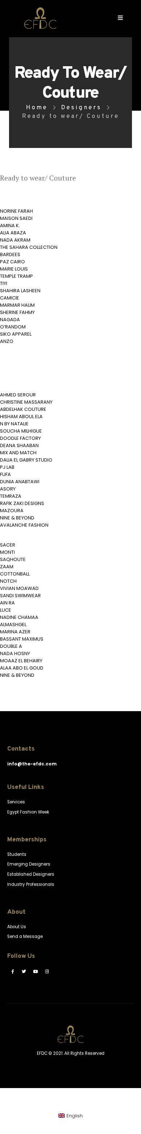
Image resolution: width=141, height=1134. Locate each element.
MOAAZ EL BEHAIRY (21, 660)
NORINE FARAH (16, 211)
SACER (7, 544)
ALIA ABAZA (13, 232)
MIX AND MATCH (18, 452)
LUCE (5, 610)
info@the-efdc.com (32, 764)
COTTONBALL (15, 573)
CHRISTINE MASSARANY (26, 402)
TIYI (3, 283)
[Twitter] (24, 971)
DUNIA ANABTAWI (19, 481)
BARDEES (10, 254)
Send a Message (25, 936)
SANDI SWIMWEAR (20, 595)
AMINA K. (10, 225)
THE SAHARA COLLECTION (28, 247)
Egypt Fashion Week (28, 812)
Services (16, 802)
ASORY (8, 488)
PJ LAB (7, 467)
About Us (16, 927)
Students (16, 854)
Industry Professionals (30, 884)
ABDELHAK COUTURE (23, 409)
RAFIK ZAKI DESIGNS (22, 503)
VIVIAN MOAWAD (19, 588)
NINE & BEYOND (17, 517)
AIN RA (7, 602)
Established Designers (30, 874)
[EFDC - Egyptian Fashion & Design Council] (40, 18)
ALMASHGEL (13, 624)
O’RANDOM (13, 326)
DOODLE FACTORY (20, 438)
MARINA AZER (15, 631)
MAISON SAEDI (16, 218)
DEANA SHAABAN (19, 445)
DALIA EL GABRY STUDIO (26, 459)
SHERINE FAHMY (17, 312)
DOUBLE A (11, 646)
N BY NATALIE (14, 423)
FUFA (5, 474)
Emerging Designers (28, 864)
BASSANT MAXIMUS (21, 639)
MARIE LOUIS (14, 269)
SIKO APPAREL (15, 334)
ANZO (6, 341)
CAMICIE (9, 297)
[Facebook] (12, 971)
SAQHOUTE (13, 559)
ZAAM (6, 566)
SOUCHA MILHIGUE (21, 431)
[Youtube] (35, 971)
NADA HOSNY (15, 653)
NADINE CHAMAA (19, 617)
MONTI (7, 552)
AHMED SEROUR (18, 394)
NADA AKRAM (15, 240)
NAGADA (10, 319)
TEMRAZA (10, 496)
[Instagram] (47, 971)
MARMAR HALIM (17, 305)
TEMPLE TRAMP (16, 276)
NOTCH (8, 581)
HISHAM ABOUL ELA (21, 416)
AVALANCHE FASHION (24, 525)
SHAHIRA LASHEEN (20, 290)
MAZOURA (12, 510)
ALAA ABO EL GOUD (21, 667)
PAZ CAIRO (12, 261)
